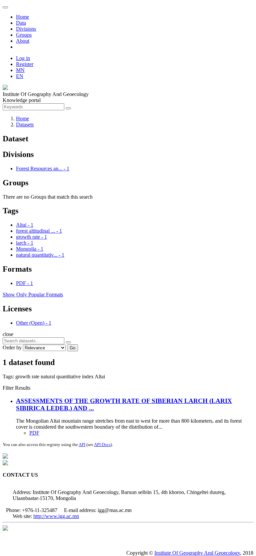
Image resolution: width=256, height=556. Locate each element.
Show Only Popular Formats (33, 294)
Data (21, 23)
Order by (12, 347)
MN (20, 70)
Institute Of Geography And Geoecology (197, 553)
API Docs (102, 444)
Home (22, 17)
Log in (23, 58)
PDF (34, 433)
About (22, 41)
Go (72, 347)
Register (24, 64)
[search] (68, 342)
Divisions (26, 29)
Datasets (25, 124)
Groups (24, 35)
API (82, 444)
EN (19, 76)
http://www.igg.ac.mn (56, 516)
